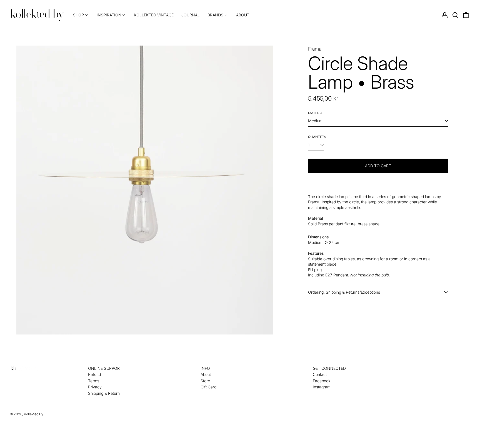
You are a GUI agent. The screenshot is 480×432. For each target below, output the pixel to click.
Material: (316, 113)
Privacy (95, 386)
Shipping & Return (104, 393)
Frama (314, 49)
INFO (205, 368)
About (242, 15)
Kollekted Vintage (154, 15)
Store (205, 380)
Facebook (321, 380)
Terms (93, 380)
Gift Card (208, 386)
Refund (94, 374)
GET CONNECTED (329, 368)
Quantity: (317, 137)
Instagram (322, 386)
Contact (320, 374)
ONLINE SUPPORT (105, 368)
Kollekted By (33, 414)
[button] (455, 15)
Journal (190, 15)
